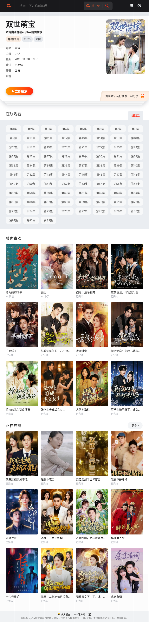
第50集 (31, 183)
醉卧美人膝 (118, 538)
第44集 (65, 174)
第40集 (135, 165)
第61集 (83, 192)
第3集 (48, 129)
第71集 (118, 202)
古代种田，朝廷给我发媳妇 (92, 538)
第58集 (31, 192)
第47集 (118, 174)
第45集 (83, 174)
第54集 (100, 183)
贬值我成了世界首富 (88, 479)
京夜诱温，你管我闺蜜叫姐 (127, 292)
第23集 (118, 147)
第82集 (31, 220)
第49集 (13, 183)
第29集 (83, 156)
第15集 (118, 138)
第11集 (48, 138)
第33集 (13, 165)
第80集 (135, 211)
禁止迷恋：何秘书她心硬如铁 (127, 350)
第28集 (66, 156)
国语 (17, 70)
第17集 (13, 147)
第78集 (100, 211)
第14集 (100, 138)
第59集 (48, 192)
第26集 (31, 156)
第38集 (100, 165)
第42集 (31, 174)
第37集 (83, 165)
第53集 (83, 183)
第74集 (31, 211)
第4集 (65, 129)
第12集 (66, 138)
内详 (17, 48)
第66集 (31, 202)
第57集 (13, 192)
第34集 (31, 165)
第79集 (118, 211)
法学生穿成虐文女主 (53, 409)
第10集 (31, 138)
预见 (43, 292)
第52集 (66, 183)
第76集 (66, 211)
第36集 (65, 165)
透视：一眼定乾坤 (52, 538)
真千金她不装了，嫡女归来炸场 (127, 409)
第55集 (117, 183)
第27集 (48, 156)
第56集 (135, 183)
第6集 (100, 129)
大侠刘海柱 (83, 409)
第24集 (135, 147)
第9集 (13, 138)
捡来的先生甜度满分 (18, 409)
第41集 (13, 174)
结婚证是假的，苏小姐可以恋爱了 (57, 350)
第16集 (135, 138)
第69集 (83, 202)
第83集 (48, 220)
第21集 (83, 147)
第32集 (135, 156)
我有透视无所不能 (17, 479)
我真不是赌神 (119, 479)
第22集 (100, 147)
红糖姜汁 (11, 538)
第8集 (135, 129)
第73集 (13, 211)
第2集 (31, 129)
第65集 (13, 202)
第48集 (135, 174)
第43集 (48, 174)
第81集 (13, 220)
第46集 (100, 174)
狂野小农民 (48, 479)
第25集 (13, 156)
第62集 (100, 192)
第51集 (48, 183)
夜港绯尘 (81, 350)
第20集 (66, 147)
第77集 (83, 211)
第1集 (13, 129)
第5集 (83, 129)
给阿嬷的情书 (14, 292)
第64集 (135, 192)
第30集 (100, 156)
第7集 (117, 129)
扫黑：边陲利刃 (85, 292)
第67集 (48, 202)
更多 (134, 425)
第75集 (48, 211)
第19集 (48, 147)
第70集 (100, 202)
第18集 (31, 147)
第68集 (65, 202)
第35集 (48, 165)
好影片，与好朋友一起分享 (122, 96)
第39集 (117, 165)
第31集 (118, 156)
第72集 (135, 202)
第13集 (83, 138)
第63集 (117, 192)
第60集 (65, 192)
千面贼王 (11, 350)
